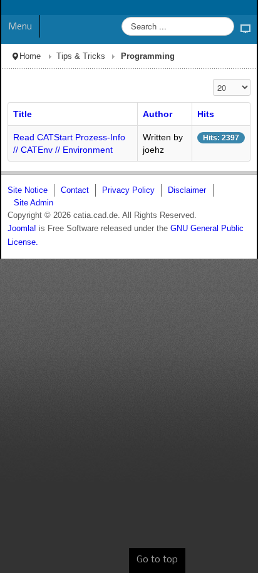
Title (22, 114)
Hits (205, 114)
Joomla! (22, 228)
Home (30, 56)
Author (157, 114)
